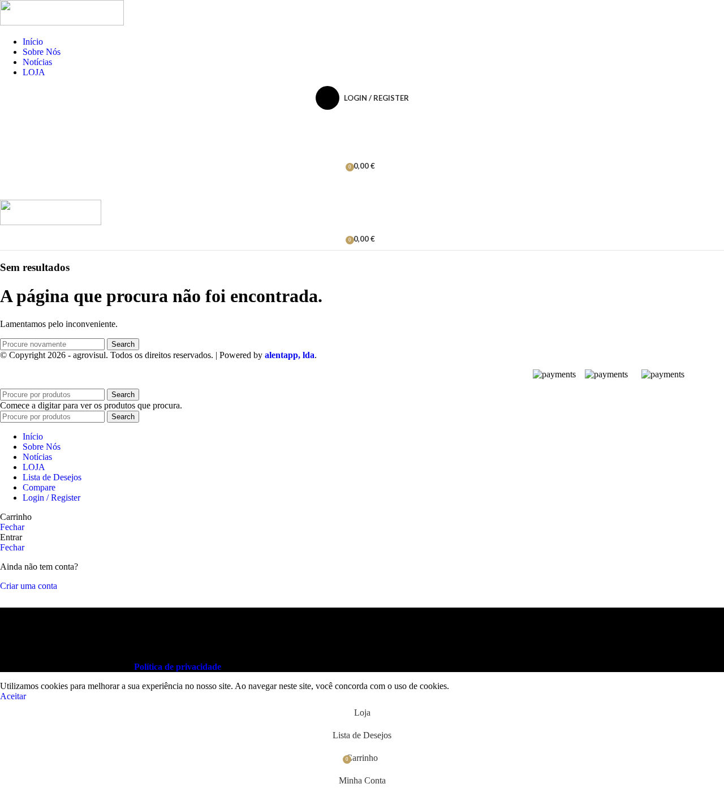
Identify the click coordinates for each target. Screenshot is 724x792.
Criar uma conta (28, 586)
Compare (39, 487)
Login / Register (51, 497)
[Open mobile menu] (362, 188)
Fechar (12, 527)
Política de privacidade (177, 667)
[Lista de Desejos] (362, 143)
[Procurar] (362, 120)
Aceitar (13, 696)
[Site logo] (62, 22)
